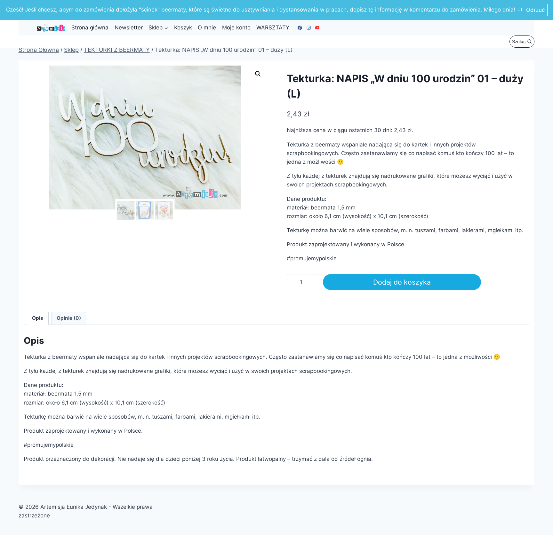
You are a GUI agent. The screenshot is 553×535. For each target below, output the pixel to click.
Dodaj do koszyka (402, 282)
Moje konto (236, 27)
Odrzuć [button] (535, 10)
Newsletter (129, 27)
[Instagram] (308, 27)
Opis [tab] (37, 318)
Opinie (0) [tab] (69, 318)
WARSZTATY (272, 27)
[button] (258, 74)
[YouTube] (317, 27)
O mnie (207, 27)
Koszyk (183, 27)
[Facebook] (300, 27)
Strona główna (89, 27)
